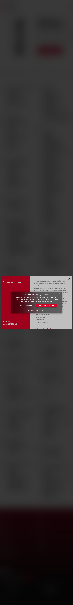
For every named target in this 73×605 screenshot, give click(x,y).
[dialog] (36, 302)
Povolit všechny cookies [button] (46, 305)
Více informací (48, 301)
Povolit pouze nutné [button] (25, 305)
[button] (36, 310)
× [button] (59, 294)
